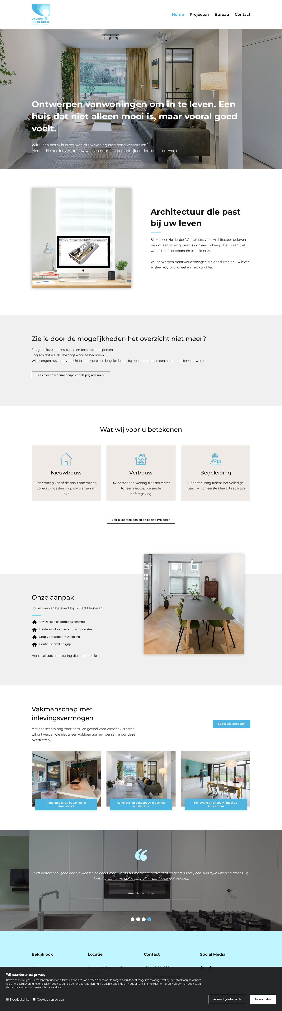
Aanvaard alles (263, 999)
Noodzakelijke (19, 999)
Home (178, 14)
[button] (71, 375)
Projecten (199, 14)
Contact (242, 14)
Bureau (222, 14)
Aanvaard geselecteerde (227, 999)
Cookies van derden (50, 999)
